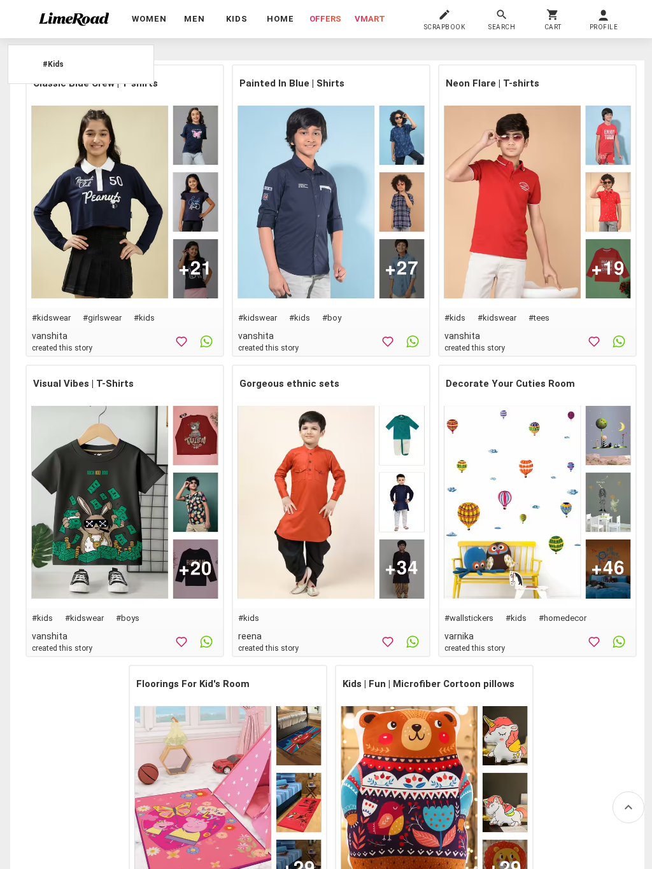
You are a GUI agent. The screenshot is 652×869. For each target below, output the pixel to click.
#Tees (538, 318)
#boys (127, 618)
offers (325, 19)
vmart (370, 19)
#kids (144, 318)
